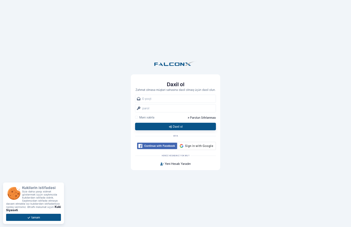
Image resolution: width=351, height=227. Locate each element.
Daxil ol (177, 126)
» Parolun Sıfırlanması (202, 117)
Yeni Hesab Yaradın (177, 163)
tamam (35, 217)
